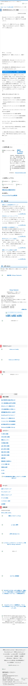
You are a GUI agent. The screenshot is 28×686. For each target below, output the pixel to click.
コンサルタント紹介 (5, 500)
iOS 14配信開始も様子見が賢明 (8, 403)
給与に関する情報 (5, 449)
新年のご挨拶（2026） (6, 512)
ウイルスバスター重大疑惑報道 (8, 421)
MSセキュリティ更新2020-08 (8, 418)
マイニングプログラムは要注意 (9, 195)
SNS (21, 658)
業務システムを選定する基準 (9, 250)
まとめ (2, 470)
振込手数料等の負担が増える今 (8, 400)
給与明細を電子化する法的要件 (8, 424)
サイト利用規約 (10, 662)
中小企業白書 (22, 653)
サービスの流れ (4, 497)
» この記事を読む (22, 213)
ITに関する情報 (4, 433)
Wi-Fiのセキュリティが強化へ (9, 238)
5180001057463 (10, 684)
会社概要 (3, 504)
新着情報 (16, 656)
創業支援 (3, 458)
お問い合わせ (9, 658)
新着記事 (5, 507)
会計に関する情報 (5, 446)
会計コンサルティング (6, 488)
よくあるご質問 (14, 653)
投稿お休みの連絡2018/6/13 (8, 189)
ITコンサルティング (5, 491)
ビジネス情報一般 (5, 464)
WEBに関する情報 (5, 436)
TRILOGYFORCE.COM (20, 172)
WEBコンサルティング (6, 494)
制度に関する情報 (5, 452)
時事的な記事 (4, 467)
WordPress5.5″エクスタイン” (8, 415)
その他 (2, 473)
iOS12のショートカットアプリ (10, 216)
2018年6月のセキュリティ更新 (11, 10)
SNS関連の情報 (4, 443)
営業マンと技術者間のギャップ (10, 204)
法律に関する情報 (5, 455)
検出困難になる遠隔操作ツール (10, 227)
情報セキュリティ (5, 439)
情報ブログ (15, 658)
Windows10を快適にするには (8, 427)
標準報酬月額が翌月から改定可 (8, 412)
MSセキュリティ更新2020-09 (8, 406)
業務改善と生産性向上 (6, 461)
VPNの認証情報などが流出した (8, 409)
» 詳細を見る (24, 309)
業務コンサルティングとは (8, 649)
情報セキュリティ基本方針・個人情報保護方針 (14, 660)
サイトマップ (18, 662)
